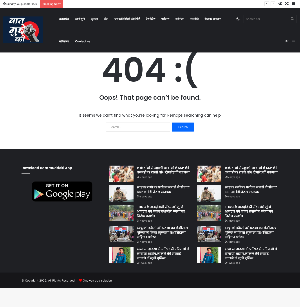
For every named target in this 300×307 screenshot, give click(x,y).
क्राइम (94, 19)
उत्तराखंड (64, 19)
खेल (106, 19)
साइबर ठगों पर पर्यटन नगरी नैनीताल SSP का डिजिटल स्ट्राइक (163, 189)
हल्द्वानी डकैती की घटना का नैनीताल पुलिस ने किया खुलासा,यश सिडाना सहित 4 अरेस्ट (162, 232)
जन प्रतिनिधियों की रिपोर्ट (127, 19)
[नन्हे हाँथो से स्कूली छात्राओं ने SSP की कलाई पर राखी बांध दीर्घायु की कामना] (121, 174)
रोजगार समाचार (213, 19)
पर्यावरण (165, 19)
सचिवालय (64, 41)
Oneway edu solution (97, 280)
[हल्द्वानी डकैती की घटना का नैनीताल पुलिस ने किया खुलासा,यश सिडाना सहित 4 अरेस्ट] (121, 234)
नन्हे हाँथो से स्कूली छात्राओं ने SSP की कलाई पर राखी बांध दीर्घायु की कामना (163, 170)
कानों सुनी (80, 19)
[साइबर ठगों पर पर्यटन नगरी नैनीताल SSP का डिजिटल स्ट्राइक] (121, 193)
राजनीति (194, 19)
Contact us (82, 41)
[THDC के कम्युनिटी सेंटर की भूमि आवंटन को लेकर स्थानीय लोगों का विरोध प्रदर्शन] (121, 213)
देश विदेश (150, 19)
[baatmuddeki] (23, 29)
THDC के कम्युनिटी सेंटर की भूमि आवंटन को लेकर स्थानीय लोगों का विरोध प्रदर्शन (161, 211)
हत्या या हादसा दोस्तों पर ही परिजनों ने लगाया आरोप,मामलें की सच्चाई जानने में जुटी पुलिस (163, 253)
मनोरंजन (179, 19)
